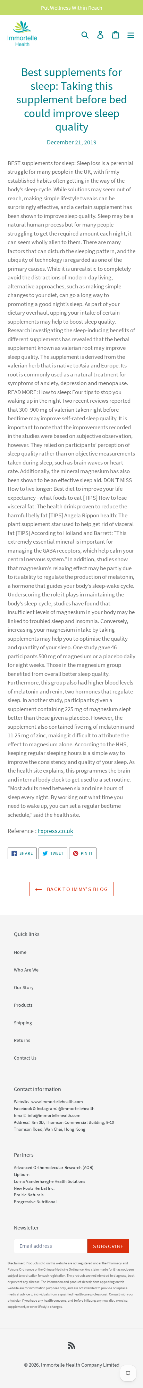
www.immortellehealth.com (57, 1101)
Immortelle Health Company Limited (80, 1364)
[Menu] (130, 34)
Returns (22, 1040)
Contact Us (25, 1058)
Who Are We (26, 970)
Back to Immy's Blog (76, 889)
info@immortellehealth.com (54, 1115)
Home (20, 952)
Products (23, 1005)
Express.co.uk (55, 831)
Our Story (24, 987)
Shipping (23, 1023)
